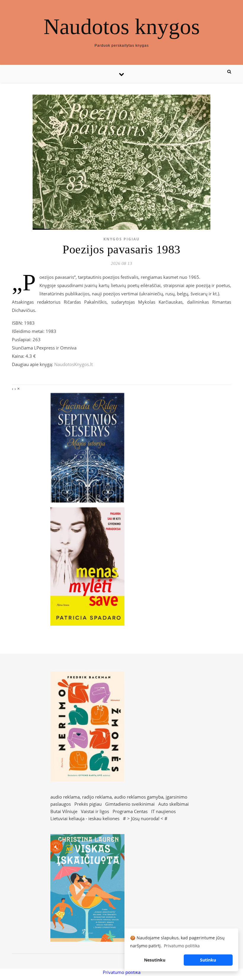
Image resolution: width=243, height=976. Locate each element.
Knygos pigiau (121, 239)
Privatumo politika (121, 972)
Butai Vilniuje (63, 811)
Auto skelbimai (173, 804)
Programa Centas (130, 811)
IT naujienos (163, 811)
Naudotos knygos (122, 26)
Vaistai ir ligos (95, 811)
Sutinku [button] (208, 960)
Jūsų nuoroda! (145, 818)
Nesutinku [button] (154, 960)
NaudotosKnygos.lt (73, 364)
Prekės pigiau (88, 804)
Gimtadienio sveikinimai (130, 804)
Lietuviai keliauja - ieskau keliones (84, 818)
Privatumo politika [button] (182, 946)
